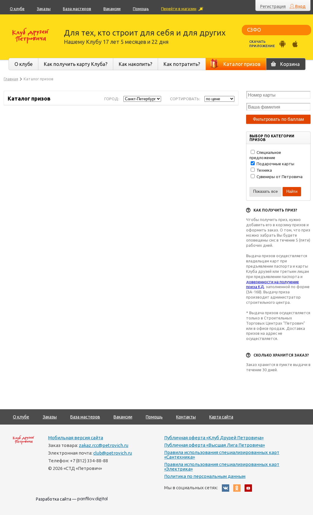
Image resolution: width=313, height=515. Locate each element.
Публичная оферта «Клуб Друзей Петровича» (214, 437)
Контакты (186, 416)
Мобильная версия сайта (75, 437)
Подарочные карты (275, 164)
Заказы (44, 8)
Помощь (141, 8)
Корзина (290, 64)
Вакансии (112, 8)
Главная (11, 79)
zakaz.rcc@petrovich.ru (103, 445)
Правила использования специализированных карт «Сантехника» (221, 454)
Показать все (265, 191)
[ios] (295, 44)
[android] (282, 44)
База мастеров (77, 8)
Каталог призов (242, 64)
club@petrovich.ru (112, 453)
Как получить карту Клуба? (75, 64)
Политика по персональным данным (204, 476)
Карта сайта (221, 416)
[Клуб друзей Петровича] (30, 35)
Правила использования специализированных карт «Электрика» (221, 466)
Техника (264, 170)
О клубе (17, 8)
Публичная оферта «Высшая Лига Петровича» (214, 445)
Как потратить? (182, 64)
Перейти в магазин (178, 8)
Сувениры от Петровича (279, 176)
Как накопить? (135, 64)
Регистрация (273, 7)
